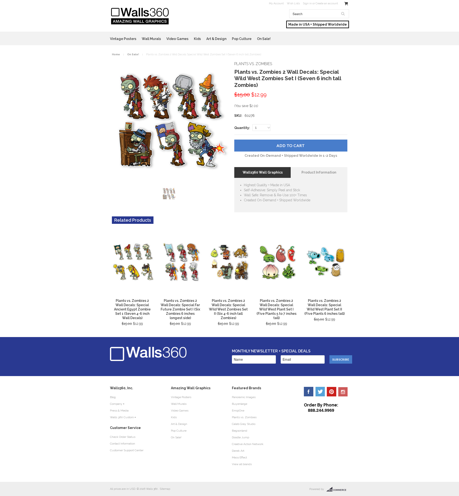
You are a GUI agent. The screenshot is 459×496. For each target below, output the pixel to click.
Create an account (327, 3)
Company (116, 404)
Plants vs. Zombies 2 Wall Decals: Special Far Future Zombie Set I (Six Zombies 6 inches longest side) (180, 309)
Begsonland (239, 430)
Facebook (308, 391)
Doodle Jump (240, 437)
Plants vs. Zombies (244, 417)
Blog (113, 397)
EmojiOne (238, 410)
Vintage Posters (123, 39)
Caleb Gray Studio (243, 424)
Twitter (320, 391)
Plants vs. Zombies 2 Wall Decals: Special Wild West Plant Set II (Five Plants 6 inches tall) (324, 307)
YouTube (343, 391)
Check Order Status (122, 437)
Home (116, 54)
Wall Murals (151, 39)
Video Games (177, 39)
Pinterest (331, 391)
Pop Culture (241, 39)
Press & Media (119, 410)
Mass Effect (239, 457)
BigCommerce (337, 489)
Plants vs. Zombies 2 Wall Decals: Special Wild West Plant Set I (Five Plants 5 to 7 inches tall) (276, 309)
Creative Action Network (247, 444)
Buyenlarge (239, 404)
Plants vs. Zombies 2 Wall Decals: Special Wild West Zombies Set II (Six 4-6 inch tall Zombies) (228, 309)
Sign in (307, 3)
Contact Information (122, 443)
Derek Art (238, 450)
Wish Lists (293, 3)
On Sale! (264, 39)
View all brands (242, 464)
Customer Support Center (126, 450)
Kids (197, 39)
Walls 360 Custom (122, 417)
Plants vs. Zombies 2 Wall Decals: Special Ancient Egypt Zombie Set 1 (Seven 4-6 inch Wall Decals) (132, 309)
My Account (276, 3)
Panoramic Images (244, 397)
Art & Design (216, 39)
